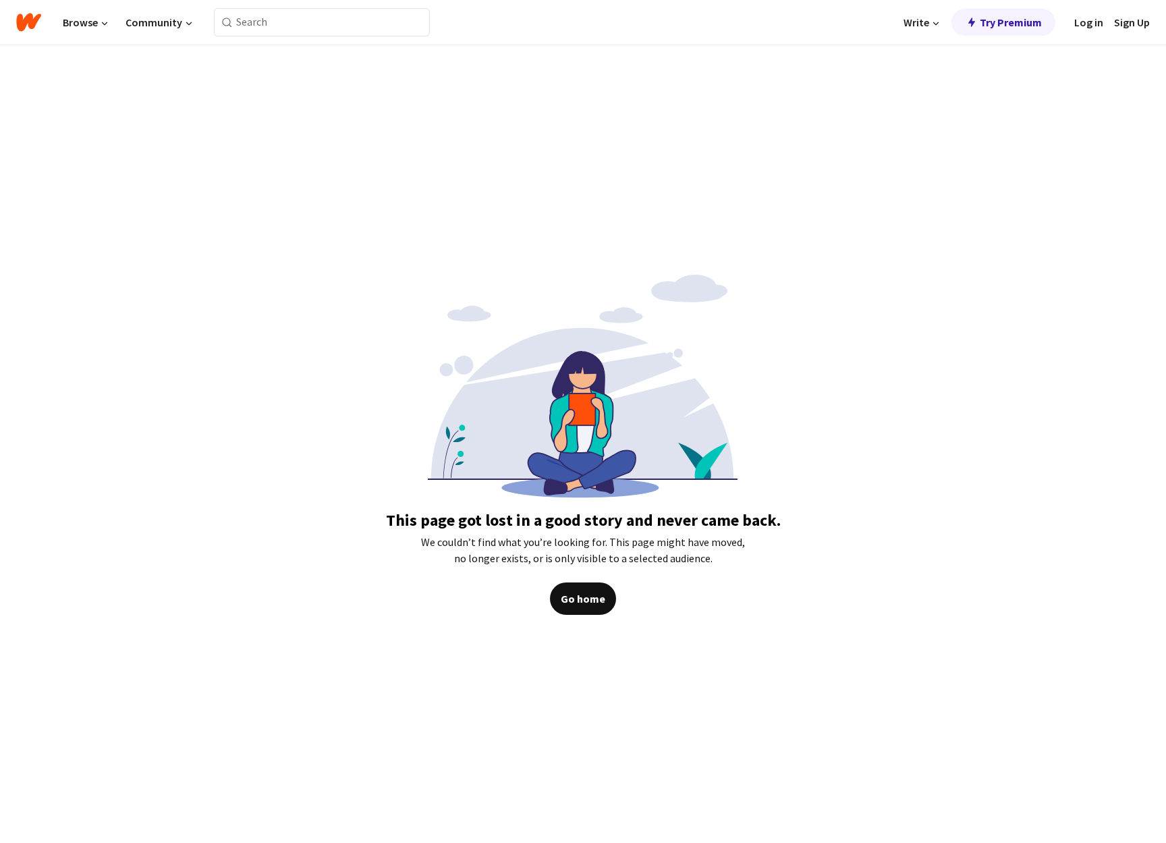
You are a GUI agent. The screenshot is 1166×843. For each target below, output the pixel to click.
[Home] (28, 22)
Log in (1088, 22)
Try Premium (1011, 22)
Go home (583, 598)
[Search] (227, 22)
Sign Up (1132, 22)
